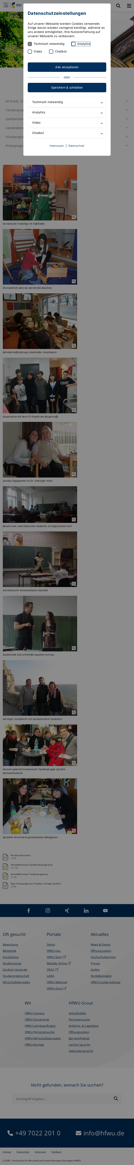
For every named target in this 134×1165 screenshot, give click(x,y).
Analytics (83, 44)
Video (38, 51)
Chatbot (61, 51)
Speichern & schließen (67, 87)
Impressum (57, 145)
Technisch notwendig (49, 44)
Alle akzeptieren (67, 67)
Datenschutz (76, 145)
